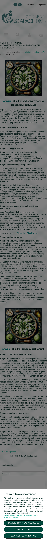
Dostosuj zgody (24, 529)
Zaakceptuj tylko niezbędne (23, 523)
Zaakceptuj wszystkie (23, 536)
